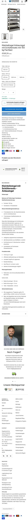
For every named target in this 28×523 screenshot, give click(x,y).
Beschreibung (5, 182)
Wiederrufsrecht (6, 423)
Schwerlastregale (20, 433)
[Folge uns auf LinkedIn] (10, 456)
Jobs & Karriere (19, 415)
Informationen (6, 313)
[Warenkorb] (25, 1)
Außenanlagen (19, 450)
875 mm (5, 77)
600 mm (5, 69)
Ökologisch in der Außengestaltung (6, 483)
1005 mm (13, 77)
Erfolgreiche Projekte (21, 421)
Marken (17, 412)
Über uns (18, 410)
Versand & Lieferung (7, 413)
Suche (17, 401)
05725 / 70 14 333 (17, 361)
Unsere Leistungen (21, 4)
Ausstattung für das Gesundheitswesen (7, 488)
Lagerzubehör (19, 439)
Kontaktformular (10, 366)
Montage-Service (12, 4)
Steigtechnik (19, 441)
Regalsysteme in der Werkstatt (7, 479)
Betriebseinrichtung (20, 444)
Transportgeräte (20, 447)
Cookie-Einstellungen (5, 419)
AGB (3, 405)
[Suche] (5, 1)
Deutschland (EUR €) (7, 508)
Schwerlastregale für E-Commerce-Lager (7, 469)
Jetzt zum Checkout (14, 113)
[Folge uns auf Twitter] (3, 456)
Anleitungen (4, 4)
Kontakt (4, 402)
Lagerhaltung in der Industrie (7, 474)
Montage (18, 404)
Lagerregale (19, 436)
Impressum (4, 416)
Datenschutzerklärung (7, 409)
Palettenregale (19, 430)
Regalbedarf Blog (20, 418)
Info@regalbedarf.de (15, 368)
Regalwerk (5, 42)
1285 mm (22, 77)
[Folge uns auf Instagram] (7, 456)
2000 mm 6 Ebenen (8, 85)
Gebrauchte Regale (20, 453)
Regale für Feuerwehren (5, 464)
